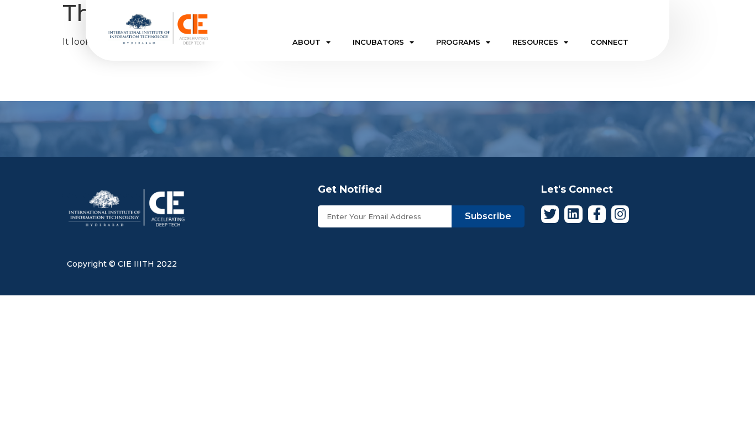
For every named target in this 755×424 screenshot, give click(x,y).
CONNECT (609, 42)
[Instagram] (620, 214)
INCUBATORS (378, 42)
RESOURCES (535, 42)
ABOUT (306, 42)
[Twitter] (550, 214)
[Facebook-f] (597, 214)
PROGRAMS (458, 42)
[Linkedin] (573, 214)
